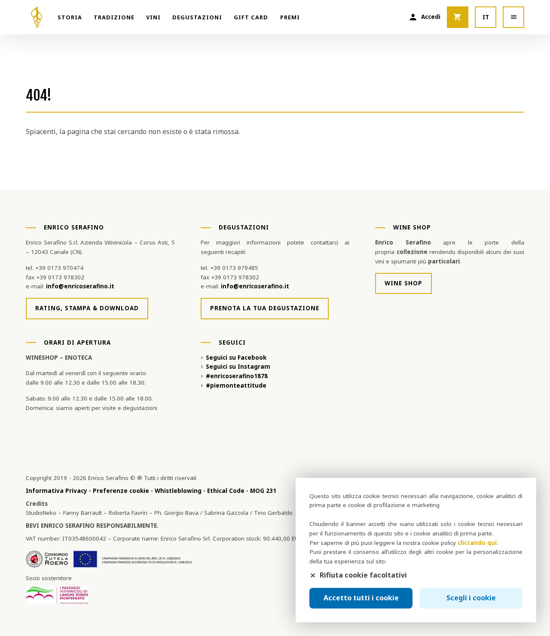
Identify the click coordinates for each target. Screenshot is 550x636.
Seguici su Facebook (236, 357)
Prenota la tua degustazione (264, 308)
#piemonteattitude (236, 385)
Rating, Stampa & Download (87, 308)
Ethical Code (225, 491)
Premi (290, 17)
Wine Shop (403, 283)
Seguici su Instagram (238, 366)
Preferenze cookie (121, 491)
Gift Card (251, 17)
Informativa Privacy (56, 491)
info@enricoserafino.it (80, 286)
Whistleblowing (178, 491)
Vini (153, 17)
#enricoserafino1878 (237, 376)
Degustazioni (197, 17)
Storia (70, 17)
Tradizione (114, 17)
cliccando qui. (478, 543)
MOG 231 (263, 491)
